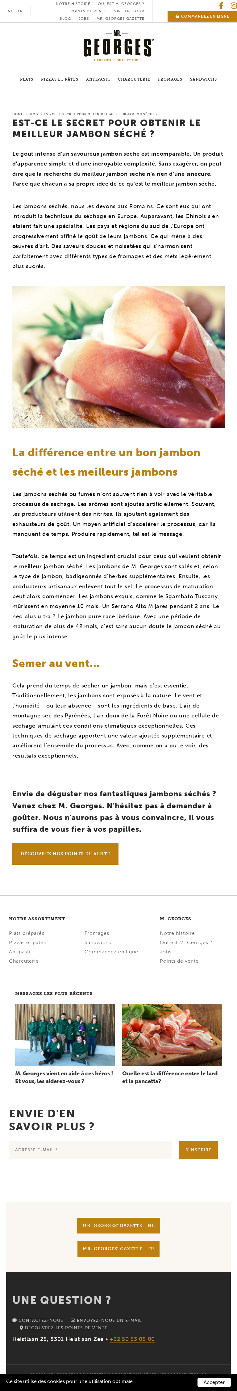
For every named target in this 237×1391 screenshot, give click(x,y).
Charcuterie (134, 79)
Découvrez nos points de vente (65, 853)
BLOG (65, 18)
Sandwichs (203, 79)
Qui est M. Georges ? (121, 4)
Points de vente (88, 11)
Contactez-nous (40, 1320)
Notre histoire (73, 4)
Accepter (214, 1382)
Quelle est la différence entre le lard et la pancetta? (170, 1077)
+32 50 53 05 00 (132, 1339)
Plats (26, 79)
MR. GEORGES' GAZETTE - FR (118, 1248)
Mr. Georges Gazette (120, 18)
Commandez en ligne (204, 16)
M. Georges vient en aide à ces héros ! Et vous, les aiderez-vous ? (64, 1077)
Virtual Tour (129, 11)
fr (20, 11)
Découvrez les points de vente (65, 1327)
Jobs (83, 18)
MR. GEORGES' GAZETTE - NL (118, 1225)
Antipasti (98, 79)
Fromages (170, 79)
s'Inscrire (198, 1150)
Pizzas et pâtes (59, 79)
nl (10, 11)
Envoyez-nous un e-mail (108, 1320)
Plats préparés (26, 933)
